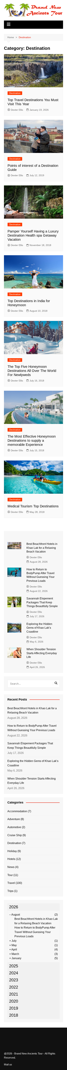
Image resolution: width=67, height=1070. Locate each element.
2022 (13, 987)
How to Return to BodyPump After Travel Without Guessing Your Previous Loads (32, 728)
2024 (13, 973)
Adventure (13, 819)
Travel (11, 882)
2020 (13, 1001)
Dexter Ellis (17, 109)
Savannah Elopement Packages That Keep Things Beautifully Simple (42, 602)
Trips (10, 891)
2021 (13, 994)
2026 (13, 907)
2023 (13, 980)
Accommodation (17, 811)
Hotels (11, 859)
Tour (10, 875)
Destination (14, 93)
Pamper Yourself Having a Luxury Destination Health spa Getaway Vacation (33, 235)
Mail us (8, 1064)
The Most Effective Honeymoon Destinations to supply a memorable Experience (32, 440)
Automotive (14, 827)
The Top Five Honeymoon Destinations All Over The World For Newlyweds (32, 371)
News (10, 867)
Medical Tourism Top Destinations (33, 506)
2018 (13, 1015)
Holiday (12, 851)
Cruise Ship (14, 835)
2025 (13, 966)
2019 (13, 1008)
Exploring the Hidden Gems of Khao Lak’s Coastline (39, 627)
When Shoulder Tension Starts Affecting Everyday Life (41, 653)
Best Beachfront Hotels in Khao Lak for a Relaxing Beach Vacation (41, 547)
